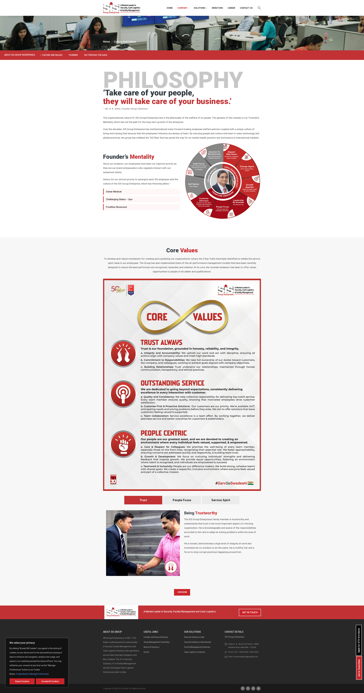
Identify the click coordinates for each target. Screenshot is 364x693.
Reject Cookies (22, 681)
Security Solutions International (197, 642)
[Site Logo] (121, 8)
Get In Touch (250, 612)
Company (182, 8)
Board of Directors (151, 647)
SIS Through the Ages (95, 55)
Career (231, 8)
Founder (73, 55)
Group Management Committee (157, 642)
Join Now (182, 592)
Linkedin (258, 688)
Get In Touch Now (359, 667)
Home (170, 8)
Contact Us (246, 8)
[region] (37, 662)
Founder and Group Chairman (156, 637)
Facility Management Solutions (197, 647)
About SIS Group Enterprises (19, 55)
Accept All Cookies (50, 681)
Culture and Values (52, 55)
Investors (217, 8)
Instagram (253, 688)
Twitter (248, 688)
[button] (259, 8)
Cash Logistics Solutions (194, 652)
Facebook (243, 688)
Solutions (199, 8)
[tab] (143, 500)
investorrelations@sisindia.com (245, 656)
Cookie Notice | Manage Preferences (32, 674)
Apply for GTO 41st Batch (358, 640)
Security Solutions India (194, 637)
